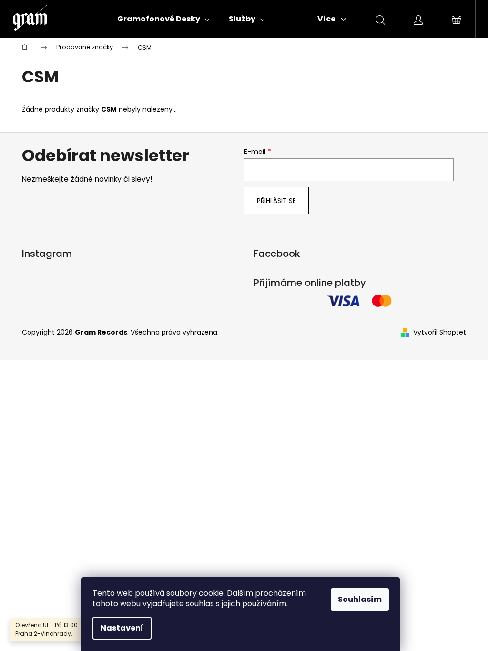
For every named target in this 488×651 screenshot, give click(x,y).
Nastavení (122, 627)
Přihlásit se (276, 200)
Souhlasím (360, 599)
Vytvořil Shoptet (439, 332)
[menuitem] (163, 19)
